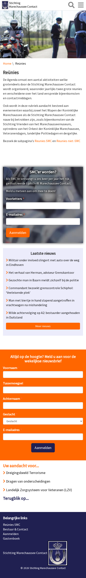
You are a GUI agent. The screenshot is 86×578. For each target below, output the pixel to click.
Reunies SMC (43, 141)
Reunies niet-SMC (68, 141)
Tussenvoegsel (13, 383)
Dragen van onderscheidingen (27, 481)
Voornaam (10, 368)
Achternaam (11, 399)
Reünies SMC (11, 525)
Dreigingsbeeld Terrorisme (25, 473)
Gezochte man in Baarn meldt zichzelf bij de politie (44, 280)
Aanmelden (17, 232)
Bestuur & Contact (15, 529)
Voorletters (14, 199)
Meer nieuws (43, 326)
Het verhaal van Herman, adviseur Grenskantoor (41, 272)
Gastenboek (11, 538)
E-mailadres (14, 214)
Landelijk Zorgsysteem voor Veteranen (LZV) (38, 490)
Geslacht (9, 414)
